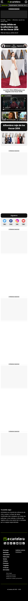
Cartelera (6, 555)
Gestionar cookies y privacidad (14, 578)
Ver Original (14, 46)
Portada (3, 20)
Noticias (6, 552)
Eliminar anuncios (14, 9)
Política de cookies (11, 576)
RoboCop (20, 5)
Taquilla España (13, 5)
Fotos (8, 20)
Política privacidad (11, 575)
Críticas (5, 568)
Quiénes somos (20, 550)
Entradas (6, 570)
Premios (5, 563)
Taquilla (6, 565)
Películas (6, 557)
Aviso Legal (9, 573)
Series (5, 559)
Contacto (18, 552)
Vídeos (5, 561)
